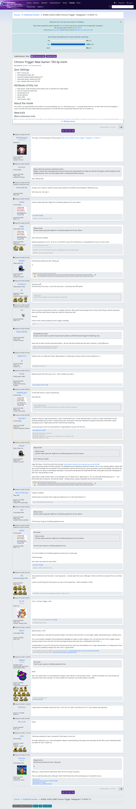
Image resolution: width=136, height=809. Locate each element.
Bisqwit (21, 261)
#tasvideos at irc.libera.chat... (82, 30)
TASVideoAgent (21, 138)
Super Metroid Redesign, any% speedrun (64, 652)
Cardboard (22, 284)
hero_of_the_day (22, 493)
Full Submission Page (39, 56)
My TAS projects (37, 699)
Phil (21, 510)
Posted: (22, 134)
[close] (121, 22)
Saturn (21, 630)
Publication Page (51, 56)
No (49, 41)
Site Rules (78, 28)
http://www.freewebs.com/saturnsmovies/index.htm (83, 651)
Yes (48, 44)
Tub (21, 310)
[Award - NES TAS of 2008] (21, 248)
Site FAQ (62, 26)
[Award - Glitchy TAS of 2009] (24, 749)
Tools (65, 3)
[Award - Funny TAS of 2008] (28, 694)
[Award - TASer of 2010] (16, 689)
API (41, 806)
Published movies (31, 14)
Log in (130, 3)
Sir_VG (21, 601)
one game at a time (50, 620)
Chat (78, 3)
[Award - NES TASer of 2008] (19, 694)
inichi (22, 736)
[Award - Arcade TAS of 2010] (15, 694)
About (40, 7)
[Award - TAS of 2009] (15, 749)
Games (36, 3)
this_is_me (22, 722)
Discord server (57, 30)
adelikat (22, 660)
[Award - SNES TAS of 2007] (20, 592)
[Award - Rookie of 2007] (21, 299)
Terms (35, 806)
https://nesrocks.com (38, 782)
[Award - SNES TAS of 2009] (20, 750)
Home (29, 3)
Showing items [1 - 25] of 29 (107, 127)
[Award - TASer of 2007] (16, 698)
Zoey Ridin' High (37, 215)
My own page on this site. (39, 385)
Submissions (55, 3)
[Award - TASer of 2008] (16, 248)
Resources (31, 7)
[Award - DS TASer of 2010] (25, 689)
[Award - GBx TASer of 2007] (25, 299)
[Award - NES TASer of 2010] (21, 689)
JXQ (22, 576)
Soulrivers (22, 418)
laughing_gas (22, 392)
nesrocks (21, 758)
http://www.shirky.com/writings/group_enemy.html (81, 464)
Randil (21, 374)
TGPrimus (21, 707)
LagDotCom (21, 356)
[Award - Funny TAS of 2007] (25, 593)
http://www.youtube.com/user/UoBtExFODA (44, 781)
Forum (72, 3)
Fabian (21, 202)
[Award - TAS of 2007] (15, 592)
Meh (48, 48)
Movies (44, 3)
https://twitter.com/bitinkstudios (41, 784)
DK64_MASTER (21, 332)
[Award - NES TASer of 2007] (21, 698)
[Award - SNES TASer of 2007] (24, 588)
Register (121, 3)
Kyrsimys (21, 167)
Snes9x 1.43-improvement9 (32, 65)
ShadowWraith (21, 188)
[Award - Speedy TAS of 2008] (20, 588)
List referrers (47, 806)
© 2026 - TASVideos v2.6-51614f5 (22, 806)
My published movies (38, 430)
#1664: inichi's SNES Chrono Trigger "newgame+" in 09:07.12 (80, 138)
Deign (22, 226)
